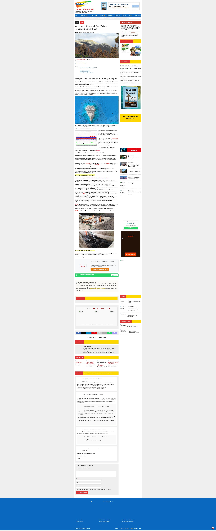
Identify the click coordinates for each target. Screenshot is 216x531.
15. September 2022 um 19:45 (98, 436)
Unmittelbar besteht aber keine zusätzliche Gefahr (87, 68)
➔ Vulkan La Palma (112, 17)
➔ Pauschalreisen (84, 17)
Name (77, 478)
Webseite (77, 485)
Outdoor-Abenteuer (79, 521)
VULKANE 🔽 (102, 15)
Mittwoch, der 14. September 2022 (85, 71)
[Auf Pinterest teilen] (94, 333)
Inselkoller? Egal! (131, 183)
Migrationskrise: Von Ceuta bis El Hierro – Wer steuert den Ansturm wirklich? (134, 165)
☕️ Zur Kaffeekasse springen (81, 63)
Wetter (102, 365)
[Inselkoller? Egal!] (123, 186)
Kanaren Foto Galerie (80, 524)
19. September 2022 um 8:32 (91, 378)
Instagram (109, 519)
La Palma (80, 362)
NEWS (76, 15)
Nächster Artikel (101, 337)
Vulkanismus (91, 32)
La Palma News (86, 32)
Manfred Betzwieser (81, 59)
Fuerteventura (111, 362)
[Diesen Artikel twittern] (83, 333)
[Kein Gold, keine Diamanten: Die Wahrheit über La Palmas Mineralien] (123, 195)
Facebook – (101, 519)
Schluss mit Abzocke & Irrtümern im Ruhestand (86, 72)
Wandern (118, 15)
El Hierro (108, 163)
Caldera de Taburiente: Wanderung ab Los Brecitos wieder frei (133, 158)
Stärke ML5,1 (97, 164)
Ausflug (76, 362)
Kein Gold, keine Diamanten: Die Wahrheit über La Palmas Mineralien (134, 193)
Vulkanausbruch (88, 163)
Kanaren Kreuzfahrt (125, 321)
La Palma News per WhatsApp (84, 73)
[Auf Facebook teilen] (78, 333)
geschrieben (97, 150)
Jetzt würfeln (134, 150)
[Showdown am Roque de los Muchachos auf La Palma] (123, 178)
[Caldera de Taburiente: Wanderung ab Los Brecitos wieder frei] (123, 158)
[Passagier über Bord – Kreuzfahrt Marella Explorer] (123, 331)
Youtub (122, 528)
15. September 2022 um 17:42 (95, 429)
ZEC (127, 34)
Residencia (123, 33)
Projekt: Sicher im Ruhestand (104, 524)
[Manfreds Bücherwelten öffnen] (130, 246)
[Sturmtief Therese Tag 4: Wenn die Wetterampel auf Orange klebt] (102, 364)
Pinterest (104, 519)
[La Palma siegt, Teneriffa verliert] (123, 172)
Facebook (117, 528)
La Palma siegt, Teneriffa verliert (134, 171)
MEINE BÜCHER (138, 15)
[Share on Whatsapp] (109, 333)
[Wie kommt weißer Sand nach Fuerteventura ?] (113, 361)
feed (140, 528)
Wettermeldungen (128, 33)
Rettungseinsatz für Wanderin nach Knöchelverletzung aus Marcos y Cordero (134, 309)
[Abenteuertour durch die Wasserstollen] (78, 361)
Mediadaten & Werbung (126, 524)
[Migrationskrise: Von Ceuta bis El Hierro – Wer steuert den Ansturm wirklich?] (123, 165)
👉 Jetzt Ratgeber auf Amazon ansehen (100, 269)
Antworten (100, 378)
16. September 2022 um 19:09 (98, 406)
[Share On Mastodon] (114, 333)
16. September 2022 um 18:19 (92, 394)
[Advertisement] (130, 137)
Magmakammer (115, 138)
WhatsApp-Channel (106, 521)
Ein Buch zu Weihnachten (132, 326)
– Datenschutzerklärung (128, 519)
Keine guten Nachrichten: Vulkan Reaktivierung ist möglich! (87, 67)
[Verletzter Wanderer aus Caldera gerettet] (123, 303)
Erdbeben (80, 32)
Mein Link (112, 352)
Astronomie (110, 15)
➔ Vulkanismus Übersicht (103, 18)
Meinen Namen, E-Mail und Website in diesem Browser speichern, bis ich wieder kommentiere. (94, 489)
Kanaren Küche (79, 519)
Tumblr (131, 528)
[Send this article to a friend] (99, 333)
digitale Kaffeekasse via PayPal (97, 288)
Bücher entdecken (130, 254)
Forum (130, 15)
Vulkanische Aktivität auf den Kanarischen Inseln (98, 178)
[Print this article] (104, 333)
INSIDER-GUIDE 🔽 (94, 15)
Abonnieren (114, 275)
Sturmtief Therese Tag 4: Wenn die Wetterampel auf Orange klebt (102, 368)
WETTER (124, 15)
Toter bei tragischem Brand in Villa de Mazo (128, 65)
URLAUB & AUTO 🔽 (84, 15)
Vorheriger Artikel (92, 337)
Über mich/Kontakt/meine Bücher (127, 521)
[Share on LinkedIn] (88, 333)
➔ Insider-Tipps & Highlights (94, 18)
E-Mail (77, 482)
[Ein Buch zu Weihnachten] (123, 325)
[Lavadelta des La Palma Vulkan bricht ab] (90, 361)
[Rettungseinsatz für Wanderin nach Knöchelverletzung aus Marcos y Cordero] (123, 308)
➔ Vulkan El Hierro (121, 17)
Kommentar (78, 470)
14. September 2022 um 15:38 (92, 448)
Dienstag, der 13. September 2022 (84, 70)
